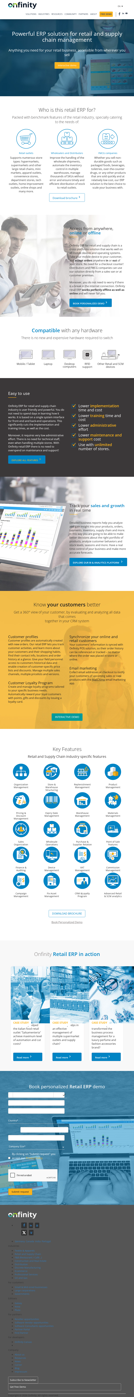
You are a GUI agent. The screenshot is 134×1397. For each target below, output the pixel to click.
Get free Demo (18, 1386)
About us (20, 1354)
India (38, 1241)
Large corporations (25, 1290)
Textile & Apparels (25, 1250)
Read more (25, 1056)
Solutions (31, 14)
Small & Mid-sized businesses (31, 1287)
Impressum (21, 1371)
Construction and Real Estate (30, 1260)
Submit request (20, 1191)
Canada (30, 1241)
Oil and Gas (21, 1277)
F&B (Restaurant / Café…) (28, 1257)
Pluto (17, 1310)
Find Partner (21, 1332)
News (18, 1361)
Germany (20, 1241)
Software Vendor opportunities (31, 1322)
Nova (17, 1306)
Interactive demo (67, 65)
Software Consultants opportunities (34, 1326)
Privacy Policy (34, 1158)
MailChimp (98, 679)
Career (18, 1364)
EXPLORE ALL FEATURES (27, 459)
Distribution (21, 1264)
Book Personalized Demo (67, 922)
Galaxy (18, 1303)
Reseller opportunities (27, 1319)
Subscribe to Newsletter (23, 1380)
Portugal (46, 1241)
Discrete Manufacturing (28, 1267)
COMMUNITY (71, 14)
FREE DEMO (106, 14)
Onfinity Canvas (23, 1342)
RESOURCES (57, 14)
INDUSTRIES (44, 14)
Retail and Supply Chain (28, 1254)
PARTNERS (83, 14)
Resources (20, 1357)
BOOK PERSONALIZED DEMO (90, 302)
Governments (22, 1293)
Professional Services (26, 1274)
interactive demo (67, 717)
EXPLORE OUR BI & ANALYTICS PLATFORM (98, 562)
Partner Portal (22, 1329)
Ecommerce (21, 1271)
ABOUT (93, 14)
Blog (17, 1368)
